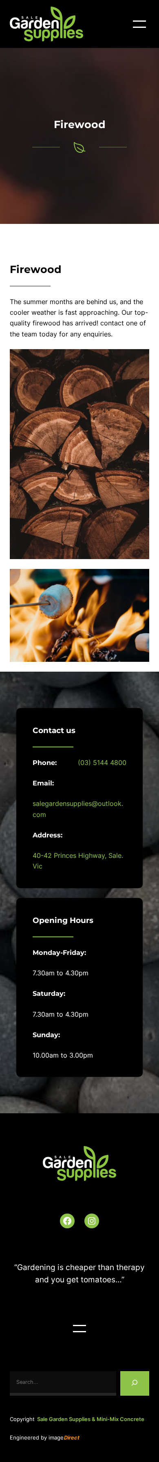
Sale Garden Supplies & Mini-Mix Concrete (90, 1419)
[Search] (134, 1383)
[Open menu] (139, 24)
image (64, 1438)
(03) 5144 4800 (102, 762)
